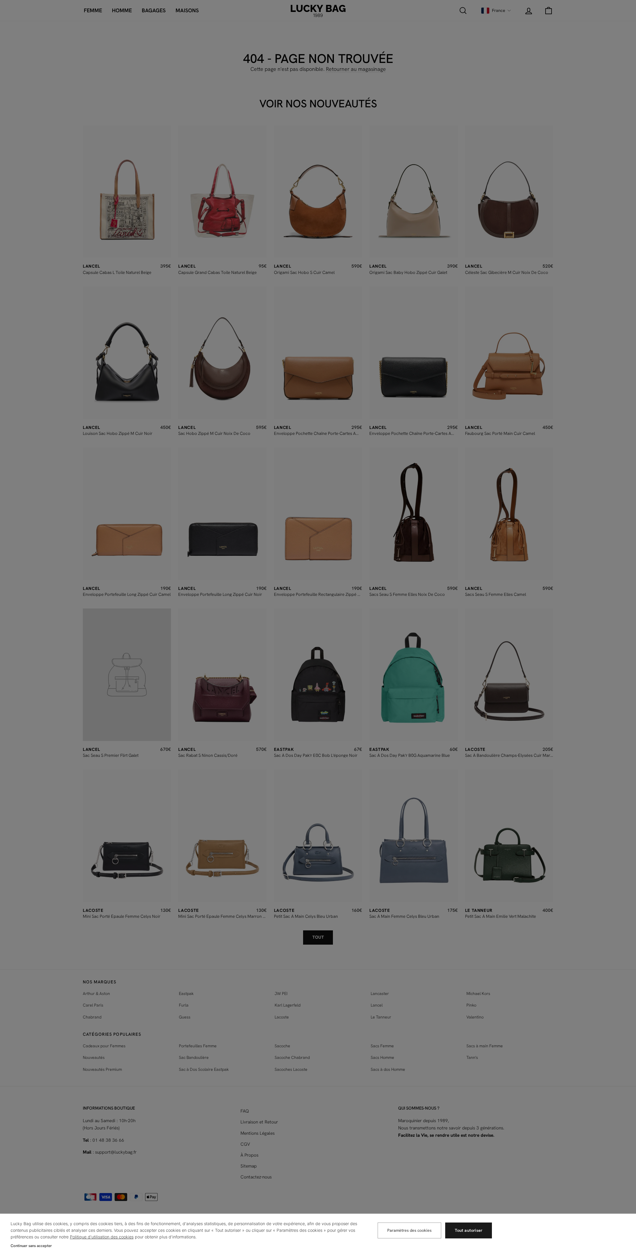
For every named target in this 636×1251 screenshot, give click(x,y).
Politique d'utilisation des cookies (101, 1236)
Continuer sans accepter (31, 1245)
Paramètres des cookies (409, 1230)
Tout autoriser (468, 1230)
